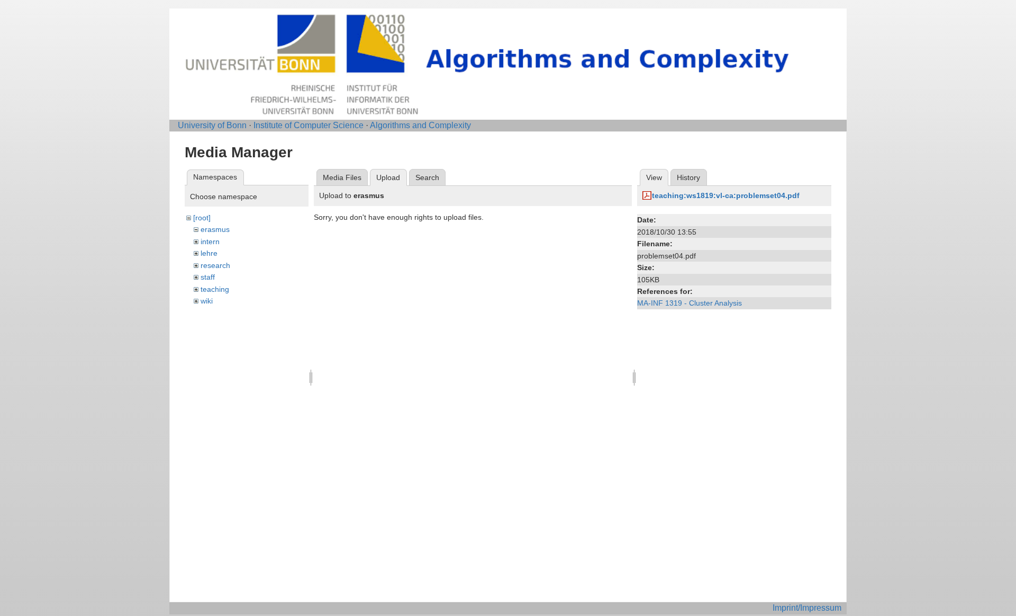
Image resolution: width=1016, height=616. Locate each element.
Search (427, 177)
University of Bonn (212, 125)
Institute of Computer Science (308, 125)
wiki (207, 301)
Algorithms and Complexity (420, 125)
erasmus (215, 229)
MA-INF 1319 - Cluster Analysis (689, 303)
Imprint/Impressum (807, 607)
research (215, 265)
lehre (209, 253)
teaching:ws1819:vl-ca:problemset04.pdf (726, 195)
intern (210, 241)
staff (208, 277)
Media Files (342, 177)
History (688, 177)
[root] (202, 217)
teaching (215, 289)
